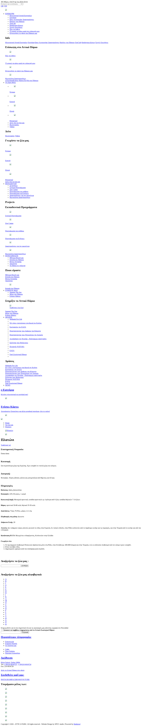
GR (2, 6)
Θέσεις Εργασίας (15, 262)
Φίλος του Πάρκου (16, 294)
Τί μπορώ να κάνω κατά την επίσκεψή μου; (25, 31)
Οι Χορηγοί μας (10, 645)
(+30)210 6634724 (24, 664)
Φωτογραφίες (14, 125)
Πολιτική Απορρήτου (12, 653)
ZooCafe (13, 23)
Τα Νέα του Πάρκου (31, 80)
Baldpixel (77, 724)
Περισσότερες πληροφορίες (16, 637)
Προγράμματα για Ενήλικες (19, 193)
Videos (12, 127)
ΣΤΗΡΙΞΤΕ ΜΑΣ (11, 290)
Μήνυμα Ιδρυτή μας (17, 258)
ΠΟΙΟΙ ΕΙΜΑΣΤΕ (11, 256)
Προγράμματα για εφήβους (19, 191)
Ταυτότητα (13, 264)
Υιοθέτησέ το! (6, 445)
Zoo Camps (14, 190)
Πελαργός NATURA (17, 347)
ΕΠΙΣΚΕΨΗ (9, 14)
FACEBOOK (16, 679)
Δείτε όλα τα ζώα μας (17, 123)
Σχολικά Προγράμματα (18, 188)
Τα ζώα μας (9, 425)
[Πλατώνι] (9, 430)
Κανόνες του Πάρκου (17, 21)
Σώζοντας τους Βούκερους (19, 343)
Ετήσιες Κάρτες (18, 80)
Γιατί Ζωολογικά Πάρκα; (18, 354)
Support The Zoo (15, 292)
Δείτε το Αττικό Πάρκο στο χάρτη (12, 670)
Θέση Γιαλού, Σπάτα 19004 (10, 662)
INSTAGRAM (6, 679)
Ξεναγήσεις (14, 186)
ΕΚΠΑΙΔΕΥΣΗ (11, 184)
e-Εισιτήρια (9, 80)
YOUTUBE (25, 679)
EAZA (12, 351)
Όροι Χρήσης (10, 651)
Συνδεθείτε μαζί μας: (12, 674)
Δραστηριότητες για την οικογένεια (22, 195)
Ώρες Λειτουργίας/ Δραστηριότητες (22, 19)
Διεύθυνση (7, 657)
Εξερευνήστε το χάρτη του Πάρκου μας (23, 33)
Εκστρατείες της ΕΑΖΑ (18, 327)
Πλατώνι (8, 427)
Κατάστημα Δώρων (16, 25)
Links (7, 649)
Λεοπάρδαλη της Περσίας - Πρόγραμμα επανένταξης (28, 339)
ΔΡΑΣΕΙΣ (8, 317)
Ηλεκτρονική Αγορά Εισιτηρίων (21, 16)
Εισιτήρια (13, 18)
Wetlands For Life (16, 319)
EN (6, 6)
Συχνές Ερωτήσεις (16, 27)
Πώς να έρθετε (15, 29)
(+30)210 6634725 (10, 664)
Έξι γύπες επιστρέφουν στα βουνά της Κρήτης (26, 323)
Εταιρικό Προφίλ (11, 644)
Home (7, 423)
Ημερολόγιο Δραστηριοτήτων (20, 197)
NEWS (7, 385)
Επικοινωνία (9, 642)
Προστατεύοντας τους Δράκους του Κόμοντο (25, 331)
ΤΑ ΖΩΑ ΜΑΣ (10, 82)
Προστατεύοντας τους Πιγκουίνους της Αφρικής (26, 335)
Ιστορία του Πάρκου (17, 260)
